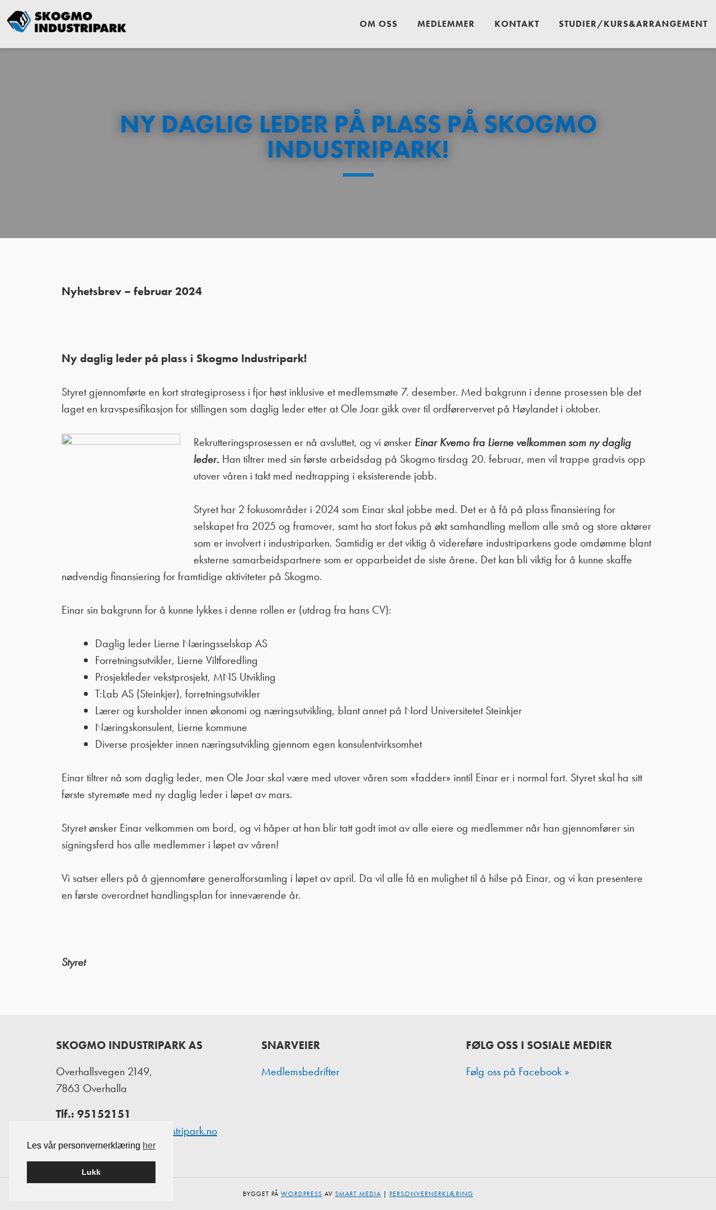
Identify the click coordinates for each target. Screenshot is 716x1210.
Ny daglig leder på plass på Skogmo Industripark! (358, 136)
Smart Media (358, 1193)
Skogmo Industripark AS (67, 24)
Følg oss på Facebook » (517, 1071)
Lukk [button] (91, 1172)
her (149, 1145)
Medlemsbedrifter (300, 1071)
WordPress (301, 1193)
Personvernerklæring (431, 1193)
